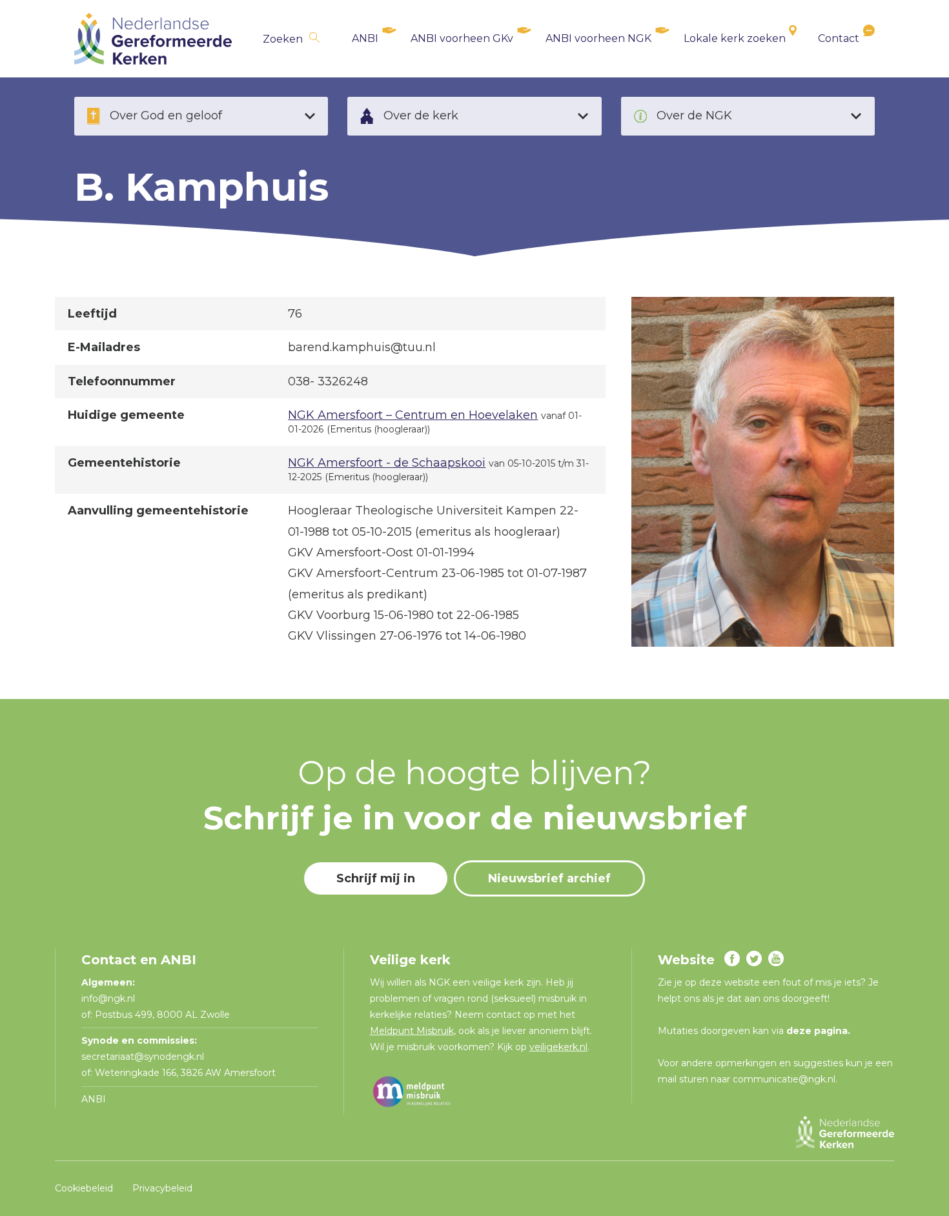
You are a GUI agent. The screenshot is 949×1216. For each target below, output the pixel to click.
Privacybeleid (162, 1188)
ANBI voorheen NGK (598, 38)
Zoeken (283, 39)
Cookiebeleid (84, 1188)
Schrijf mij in (375, 878)
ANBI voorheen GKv (462, 38)
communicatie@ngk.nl (784, 1079)
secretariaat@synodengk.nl (142, 1056)
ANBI (365, 38)
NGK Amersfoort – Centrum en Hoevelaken (413, 415)
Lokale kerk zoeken (735, 38)
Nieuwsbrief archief (549, 878)
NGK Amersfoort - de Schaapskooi (386, 463)
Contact (838, 38)
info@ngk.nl (109, 998)
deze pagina (817, 1031)
